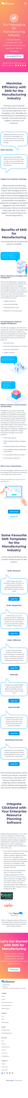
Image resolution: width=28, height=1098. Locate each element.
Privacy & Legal (10, 1080)
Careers (3, 999)
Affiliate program (5, 1008)
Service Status (5, 1067)
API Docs (4, 1044)
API (21, 834)
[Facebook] (4, 1073)
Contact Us (14, 516)
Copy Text (14, 599)
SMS (3, 1016)
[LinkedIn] (2, 1073)
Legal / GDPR (4, 1070)
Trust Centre (4, 1053)
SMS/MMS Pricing (6, 1030)
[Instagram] (7, 1073)
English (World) (6, 984)
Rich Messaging (5, 1022)
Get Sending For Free (14, 56)
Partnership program (6, 1005)
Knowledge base (5, 1056)
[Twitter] (12, 1073)
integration (17, 288)
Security (3, 1050)
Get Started (14, 512)
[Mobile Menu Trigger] (25, 3)
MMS (3, 1019)
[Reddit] (10, 1073)
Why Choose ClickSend (7, 1002)
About (3, 996)
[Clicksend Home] (9, 3)
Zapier (15, 838)
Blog (3, 1041)
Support (3, 1064)
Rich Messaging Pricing (7, 1033)
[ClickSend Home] (8, 981)
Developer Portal (5, 1047)
